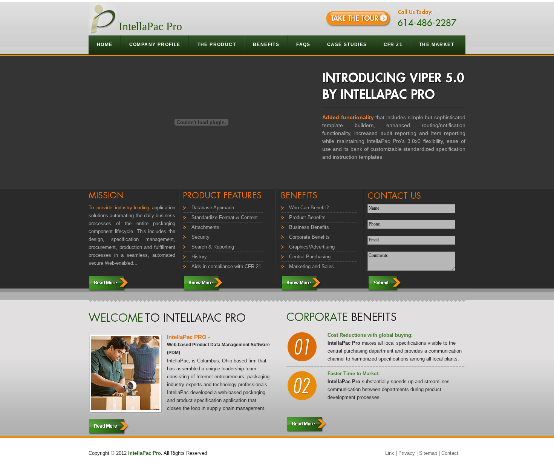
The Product (216, 44)
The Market (436, 44)
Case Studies (347, 44)
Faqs (303, 44)
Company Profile (155, 44)
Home (105, 44)
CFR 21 (393, 44)
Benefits (266, 44)
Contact (449, 453)
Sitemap (428, 453)
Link (389, 453)
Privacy (406, 453)
